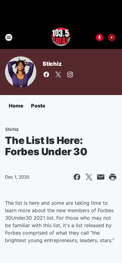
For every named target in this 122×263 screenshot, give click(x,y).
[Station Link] (61, 37)
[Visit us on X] (58, 74)
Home (16, 106)
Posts (38, 106)
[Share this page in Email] (100, 177)
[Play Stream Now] (111, 37)
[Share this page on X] (88, 177)
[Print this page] (112, 177)
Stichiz (52, 63)
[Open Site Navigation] (9, 37)
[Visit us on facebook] (46, 74)
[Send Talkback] (99, 37)
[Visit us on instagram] (70, 74)
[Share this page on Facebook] (77, 177)
